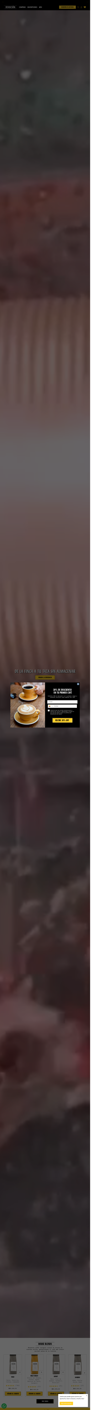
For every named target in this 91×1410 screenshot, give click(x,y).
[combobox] (50, 706)
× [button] (86, 1395)
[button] (62, 720)
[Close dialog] (78, 684)
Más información (66, 1403)
